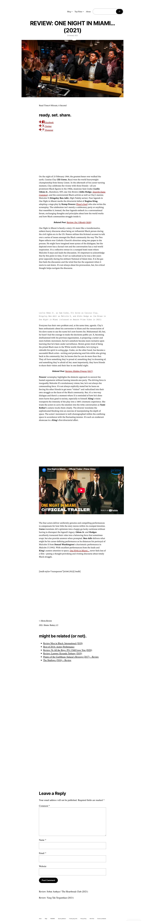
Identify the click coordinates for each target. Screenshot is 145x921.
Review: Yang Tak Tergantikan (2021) (56, 897)
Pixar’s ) (82, 204)
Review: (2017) (79, 371)
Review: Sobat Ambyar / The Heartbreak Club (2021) (63, 891)
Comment (44, 805)
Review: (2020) (79, 222)
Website (42, 866)
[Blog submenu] (72, 11)
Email (42, 853)
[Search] (119, 11)
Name (42, 839)
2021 (41, 625)
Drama (46, 625)
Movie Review (46, 620)
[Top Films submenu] (83, 11)
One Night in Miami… (79, 551)
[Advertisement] (72, 444)
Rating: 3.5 (54, 625)
